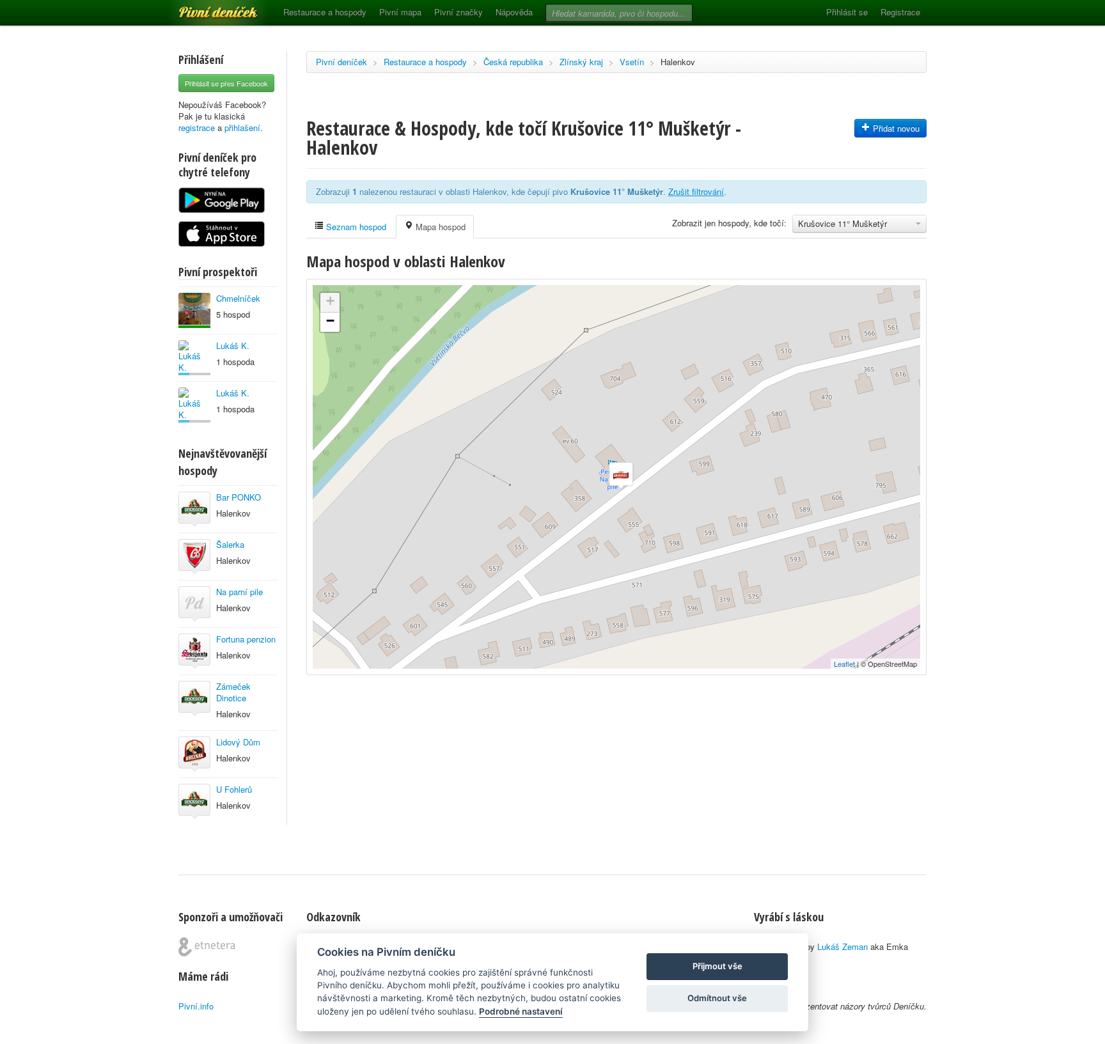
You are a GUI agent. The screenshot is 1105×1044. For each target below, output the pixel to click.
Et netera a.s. (206, 946)
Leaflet (844, 663)
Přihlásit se (847, 12)
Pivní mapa (400, 12)
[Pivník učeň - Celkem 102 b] (194, 405)
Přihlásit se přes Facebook (226, 83)
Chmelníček (238, 298)
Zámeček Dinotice (233, 692)
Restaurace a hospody (324, 12)
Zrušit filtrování (696, 191)
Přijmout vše (717, 966)
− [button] (330, 321)
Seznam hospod (355, 227)
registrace (196, 127)
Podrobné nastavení (521, 1011)
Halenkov (678, 62)
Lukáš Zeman (842, 946)
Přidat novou (895, 128)
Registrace (900, 12)
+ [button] (330, 301)
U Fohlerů (234, 789)
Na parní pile (239, 592)
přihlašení (242, 127)
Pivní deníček (204, 7)
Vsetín (632, 62)
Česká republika (513, 62)
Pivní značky (458, 12)
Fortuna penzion (246, 639)
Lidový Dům (238, 742)
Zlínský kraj (581, 62)
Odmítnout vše (717, 998)
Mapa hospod (439, 227)
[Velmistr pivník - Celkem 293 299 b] (194, 310)
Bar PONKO (238, 497)
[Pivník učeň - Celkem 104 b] (194, 357)
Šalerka (230, 544)
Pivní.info (196, 1006)
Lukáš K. (232, 345)
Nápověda (514, 12)
